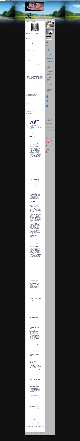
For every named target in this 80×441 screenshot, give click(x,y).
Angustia (29, 426)
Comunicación (33, 426)
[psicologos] (48, 135)
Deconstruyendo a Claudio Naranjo (50, 83)
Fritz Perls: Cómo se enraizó (49, 54)
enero (47, 95)
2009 (46, 105)
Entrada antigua (42, 432)
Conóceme (39, 33)
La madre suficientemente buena (50, 89)
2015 (46, 100)
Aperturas (47, 122)
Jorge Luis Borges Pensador (49, 74)
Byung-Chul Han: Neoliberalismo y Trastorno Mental (50, 65)
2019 (46, 97)
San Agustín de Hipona (49, 66)
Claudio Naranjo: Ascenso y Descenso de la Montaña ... (50, 78)
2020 (46, 96)
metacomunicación (41, 426)
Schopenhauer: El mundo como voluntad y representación (50, 76)
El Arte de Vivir (48, 57)
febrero (47, 94)
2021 (46, 45)
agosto (47, 49)
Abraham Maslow (48, 80)
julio (47, 50)
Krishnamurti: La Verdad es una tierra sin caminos (50, 58)
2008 (46, 106)
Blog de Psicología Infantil (48, 129)
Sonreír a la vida (48, 67)
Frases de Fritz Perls (49, 53)
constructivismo (37, 426)
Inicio (36, 432)
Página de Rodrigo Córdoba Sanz (49, 119)
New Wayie (47, 126)
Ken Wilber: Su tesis (49, 60)
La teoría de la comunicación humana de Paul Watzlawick (34, 180)
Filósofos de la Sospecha (49, 77)
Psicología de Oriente (49, 70)
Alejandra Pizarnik (48, 90)
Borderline (31, 426)
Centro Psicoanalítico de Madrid (49, 123)
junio (47, 91)
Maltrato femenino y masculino (50, 61)
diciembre (48, 46)
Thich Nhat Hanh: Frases (49, 62)
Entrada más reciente (29, 432)
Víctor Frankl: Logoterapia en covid (50, 73)
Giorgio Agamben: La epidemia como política (50, 64)
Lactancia (47, 125)
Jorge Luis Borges (48, 79)
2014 (46, 101)
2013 (46, 102)
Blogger (46, 436)
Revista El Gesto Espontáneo (48, 120)
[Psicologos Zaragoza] (52, 138)
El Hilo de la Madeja (48, 128)
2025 (46, 42)
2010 (46, 104)
